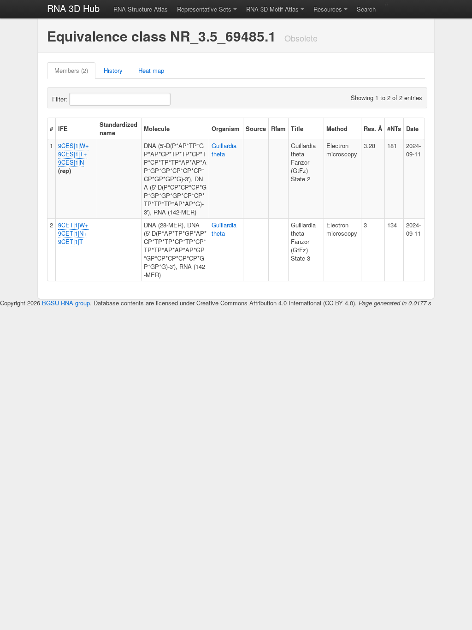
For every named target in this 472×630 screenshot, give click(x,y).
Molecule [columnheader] (157, 128)
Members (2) (71, 70)
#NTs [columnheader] (394, 128)
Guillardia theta (224, 149)
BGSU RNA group (66, 302)
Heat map (151, 70)
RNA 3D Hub (73, 8)
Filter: (60, 99)
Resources (327, 9)
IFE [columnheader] (63, 128)
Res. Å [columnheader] (373, 128)
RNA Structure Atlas (140, 9)
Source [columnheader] (256, 128)
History (113, 70)
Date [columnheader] (412, 128)
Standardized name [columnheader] (118, 128)
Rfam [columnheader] (278, 128)
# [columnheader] (51, 128)
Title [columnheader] (297, 128)
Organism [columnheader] (226, 128)
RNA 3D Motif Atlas (272, 9)
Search (366, 9)
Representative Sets (204, 9)
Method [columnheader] (337, 128)
